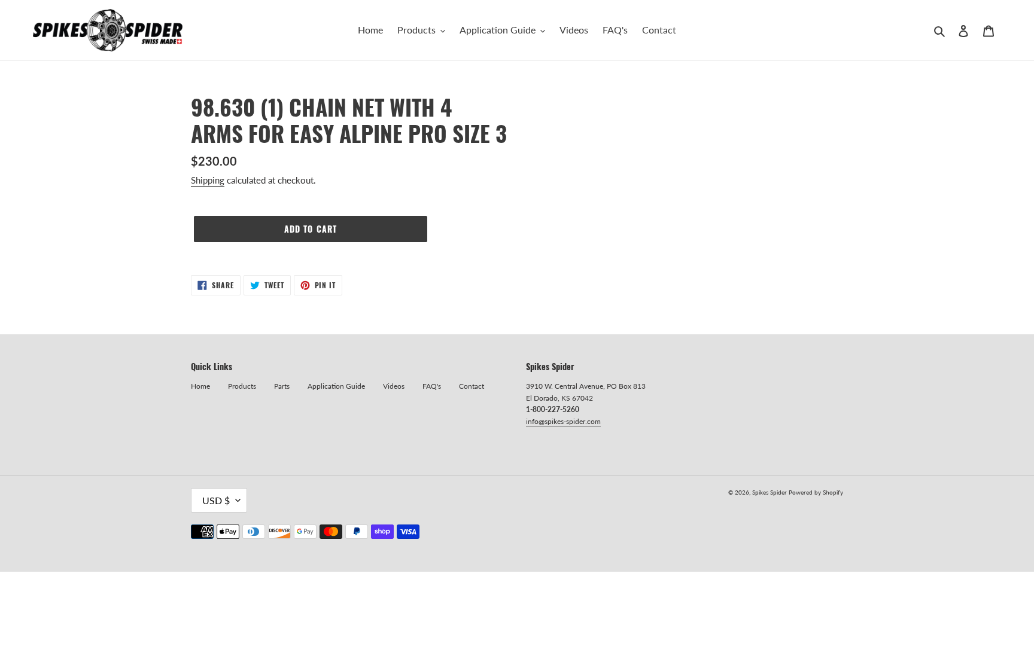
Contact (471, 386)
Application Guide (336, 386)
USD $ (216, 500)
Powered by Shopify (816, 492)
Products (242, 386)
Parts (282, 386)
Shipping (207, 180)
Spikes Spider (769, 492)
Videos (394, 386)
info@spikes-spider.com (563, 421)
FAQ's (431, 386)
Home (200, 386)
